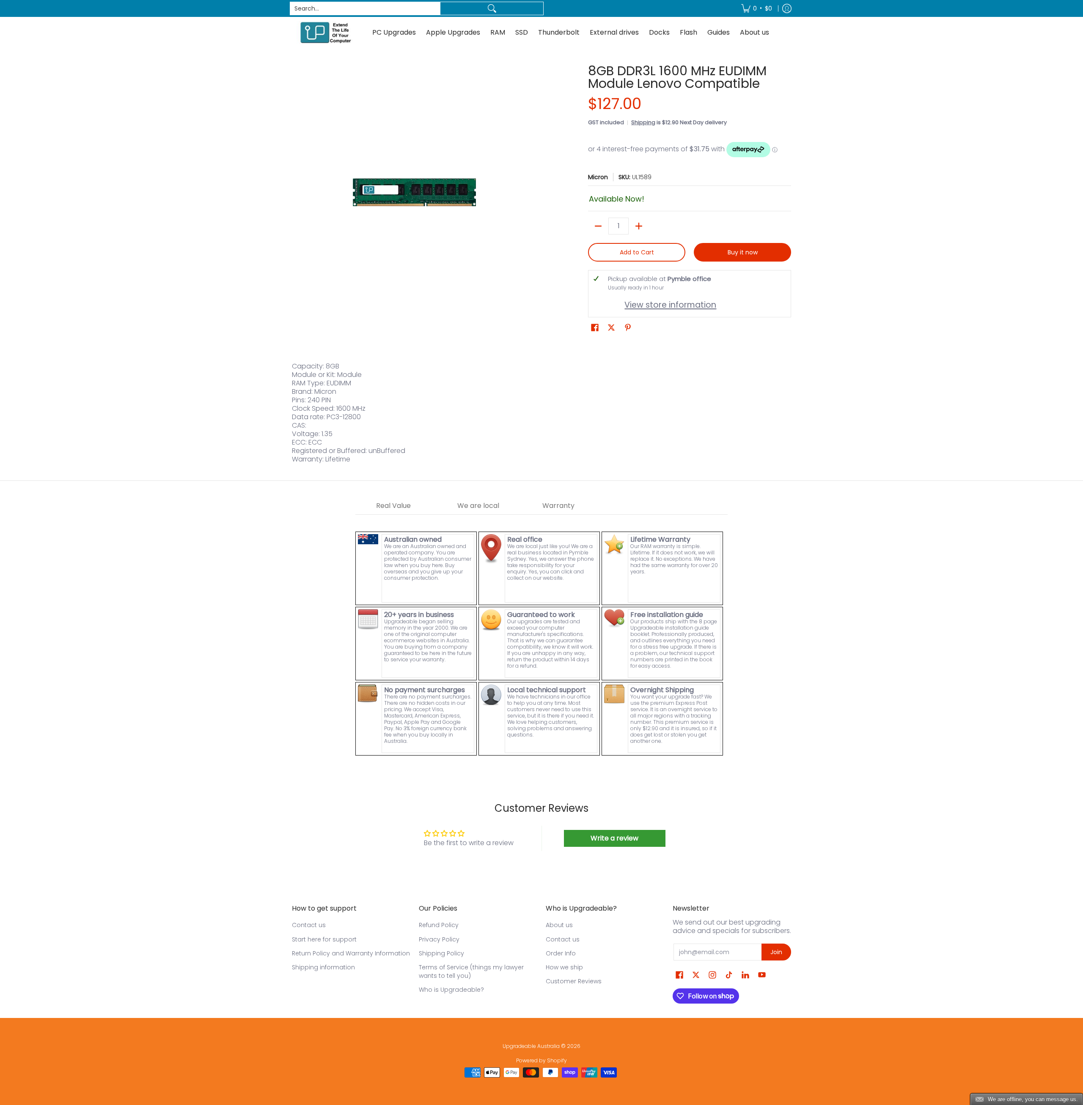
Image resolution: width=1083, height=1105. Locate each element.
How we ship (564, 967)
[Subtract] (598, 226)
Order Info (561, 953)
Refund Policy (439, 925)
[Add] (639, 226)
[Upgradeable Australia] (326, 32)
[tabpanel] (541, 635)
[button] (595, 327)
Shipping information (323, 967)
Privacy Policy (439, 939)
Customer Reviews (574, 981)
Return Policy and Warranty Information (351, 953)
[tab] (393, 506)
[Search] (491, 8)
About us (559, 925)
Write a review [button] (614, 838)
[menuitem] (756, 8)
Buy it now (743, 252)
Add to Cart (637, 252)
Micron (598, 177)
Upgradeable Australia (531, 1046)
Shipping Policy (441, 953)
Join (776, 952)
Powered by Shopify (541, 1060)
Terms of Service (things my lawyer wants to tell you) (471, 971)
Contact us (309, 925)
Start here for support (324, 939)
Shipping (643, 122)
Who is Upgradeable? (451, 989)
